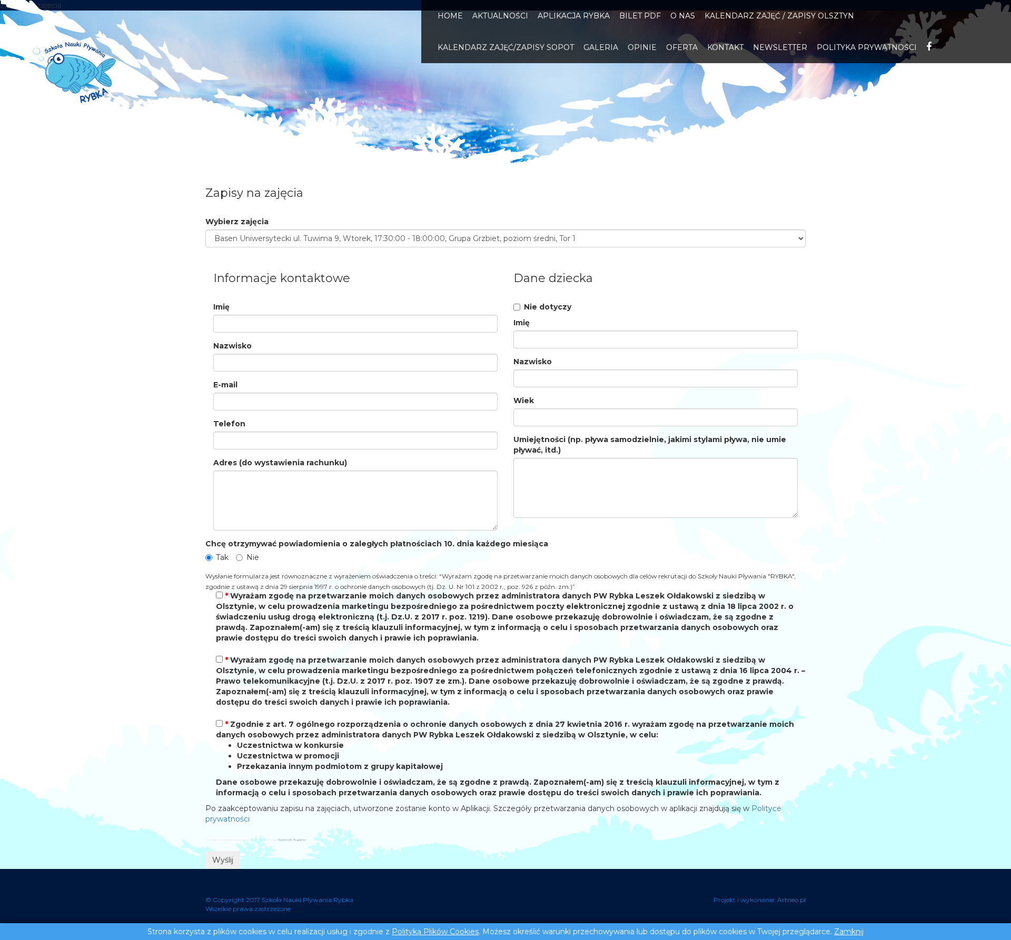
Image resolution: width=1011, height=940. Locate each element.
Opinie (642, 47)
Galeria (600, 47)
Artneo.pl (791, 900)
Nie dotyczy (547, 307)
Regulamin (299, 839)
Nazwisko (232, 346)
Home (450, 16)
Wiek (523, 400)
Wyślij (222, 860)
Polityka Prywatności (867, 47)
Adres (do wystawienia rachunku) (280, 462)
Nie (252, 557)
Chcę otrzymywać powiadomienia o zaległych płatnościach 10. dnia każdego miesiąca (376, 543)
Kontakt (725, 47)
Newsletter (780, 47)
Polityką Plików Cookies (435, 931)
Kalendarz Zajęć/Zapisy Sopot (506, 47)
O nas (682, 16)
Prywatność (285, 839)
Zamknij (849, 931)
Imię (221, 307)
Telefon (229, 423)
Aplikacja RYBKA (574, 16)
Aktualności (500, 16)
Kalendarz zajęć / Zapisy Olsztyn (779, 16)
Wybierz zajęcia (237, 221)
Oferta (682, 47)
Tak (222, 557)
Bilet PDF (640, 16)
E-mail (225, 384)
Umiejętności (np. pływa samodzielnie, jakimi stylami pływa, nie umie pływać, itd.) (649, 445)
